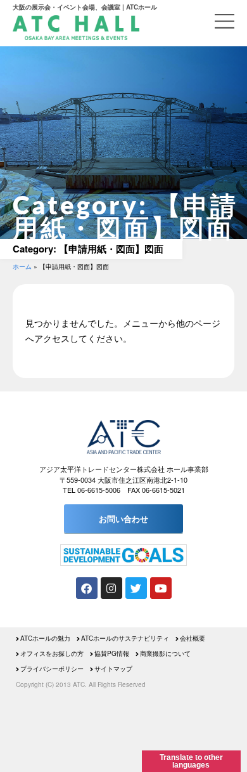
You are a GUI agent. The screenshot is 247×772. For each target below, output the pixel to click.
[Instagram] (111, 588)
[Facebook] (87, 588)
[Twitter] (136, 588)
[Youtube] (161, 588)
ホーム (22, 266)
